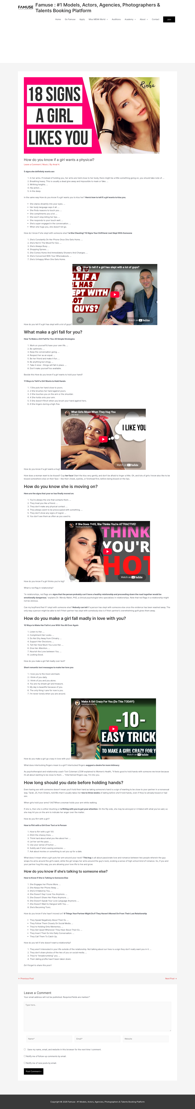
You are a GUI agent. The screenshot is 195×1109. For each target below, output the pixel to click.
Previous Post (26, 979)
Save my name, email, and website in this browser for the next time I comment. (64, 1049)
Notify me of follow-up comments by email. (46, 1056)
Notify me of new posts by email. (41, 1063)
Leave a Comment (32, 164)
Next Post (171, 979)
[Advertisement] (97, 43)
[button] (106, 19)
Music (45, 164)
